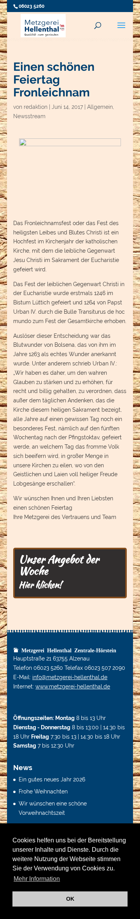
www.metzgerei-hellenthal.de (72, 686)
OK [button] (70, 899)
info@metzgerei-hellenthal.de (69, 677)
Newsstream (29, 116)
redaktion (35, 107)
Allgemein (100, 107)
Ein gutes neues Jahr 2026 (52, 779)
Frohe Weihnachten (43, 791)
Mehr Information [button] (37, 878)
